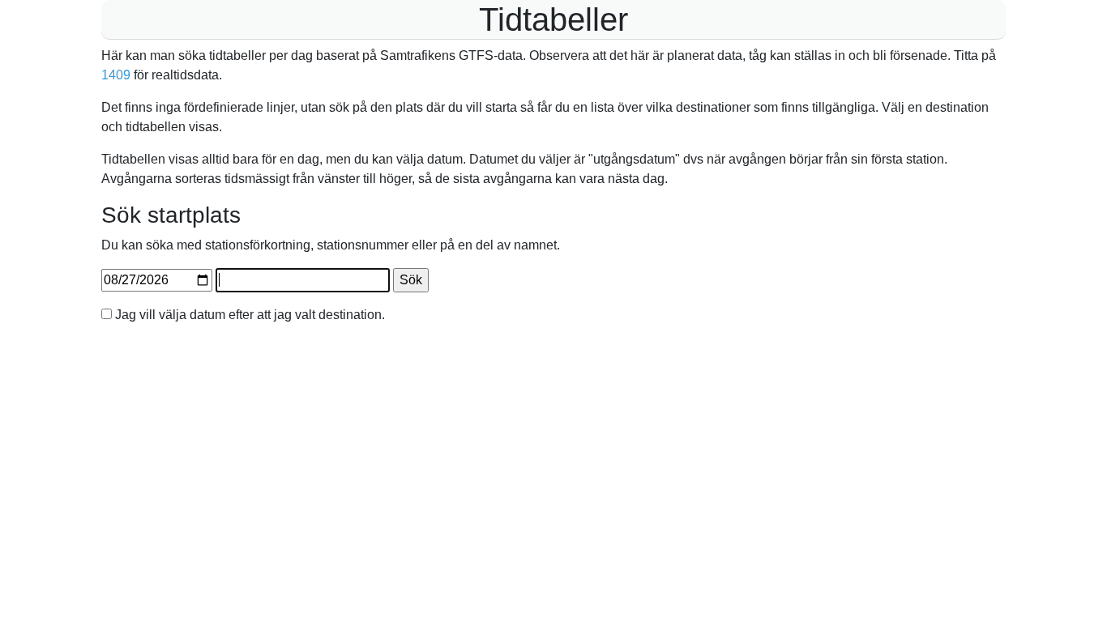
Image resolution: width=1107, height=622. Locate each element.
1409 (115, 75)
